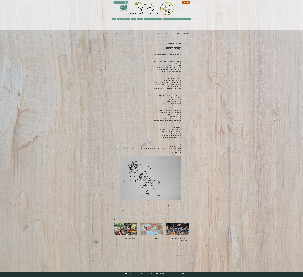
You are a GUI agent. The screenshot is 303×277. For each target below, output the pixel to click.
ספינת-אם (158, 238)
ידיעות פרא (165, 33)
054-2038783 (160, 274)
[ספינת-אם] (151, 229)
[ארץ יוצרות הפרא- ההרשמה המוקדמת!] (177, 229)
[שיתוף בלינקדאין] (172, 206)
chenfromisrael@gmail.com (146, 274)
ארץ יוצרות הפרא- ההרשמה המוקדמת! (179, 239)
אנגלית (157, 33)
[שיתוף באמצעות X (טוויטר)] (176, 206)
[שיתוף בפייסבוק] (180, 206)
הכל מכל (186, 33)
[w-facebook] (183, 273)
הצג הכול (116, 219)
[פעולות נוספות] (123, 44)
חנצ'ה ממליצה (176, 33)
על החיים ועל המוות (129, 238)
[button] (158, 19)
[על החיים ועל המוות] (125, 229)
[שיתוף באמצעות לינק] (168, 206)
